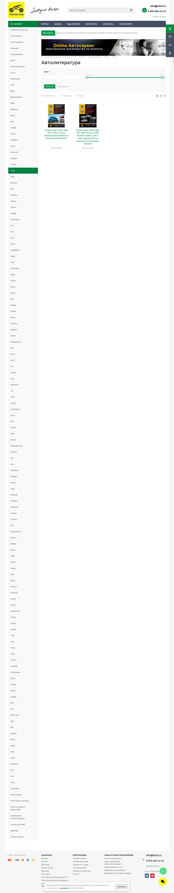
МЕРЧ (13, 60)
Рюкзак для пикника (112, 858)
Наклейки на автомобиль (114, 870)
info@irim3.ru (158, 6)
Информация (79, 855)
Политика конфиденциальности (54, 877)
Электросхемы (17, 54)
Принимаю (121, 887)
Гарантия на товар (80, 865)
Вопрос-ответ (47, 868)
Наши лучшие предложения (118, 855)
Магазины (45, 865)
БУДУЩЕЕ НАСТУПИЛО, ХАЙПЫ (117, 873)
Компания (46, 855)
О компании (125, 24)
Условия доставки (80, 861)
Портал (45, 24)
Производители (79, 868)
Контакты (108, 24)
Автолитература (18, 66)
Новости (45, 861)
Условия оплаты (79, 858)
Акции (58, 24)
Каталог (18, 24)
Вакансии (45, 871)
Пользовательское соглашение (54, 880)
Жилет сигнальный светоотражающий (112, 863)
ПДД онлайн (73, 24)
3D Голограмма (17, 42)
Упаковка (14, 48)
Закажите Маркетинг (82, 871)
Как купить (91, 24)
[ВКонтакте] (147, 876)
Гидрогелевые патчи (113, 867)
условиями (64, 888)
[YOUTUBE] (152, 876)
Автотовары (16, 36)
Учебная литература (19, 30)
